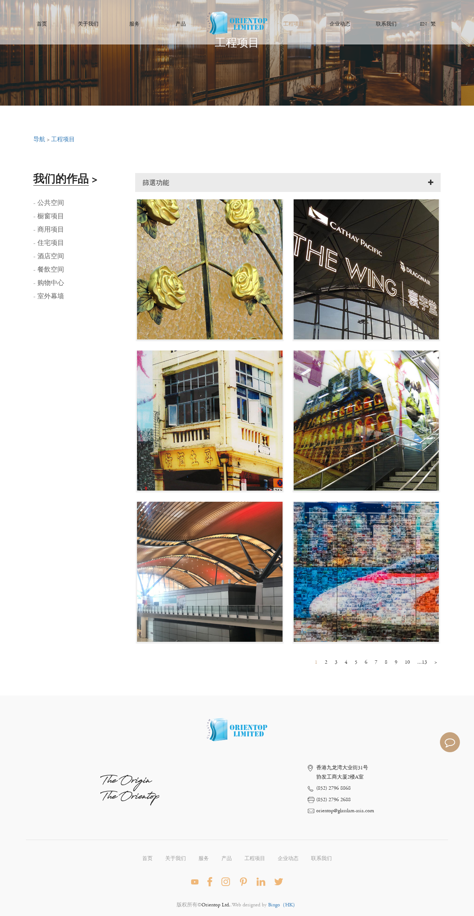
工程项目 (293, 24)
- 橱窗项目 (48, 216)
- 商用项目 (48, 229)
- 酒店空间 (48, 256)
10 (407, 662)
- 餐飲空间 (48, 269)
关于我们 (88, 24)
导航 (39, 139)
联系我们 (386, 24)
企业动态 (340, 24)
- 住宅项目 (48, 243)
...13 (422, 662)
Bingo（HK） (283, 905)
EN (423, 24)
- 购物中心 (48, 283)
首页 (42, 24)
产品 (181, 24)
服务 (134, 24)
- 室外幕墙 (48, 296)
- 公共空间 (48, 203)
